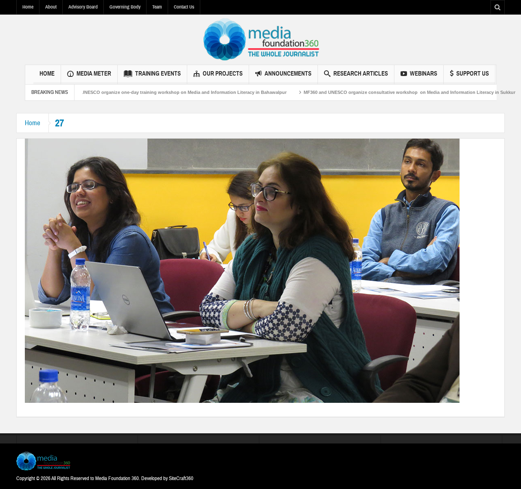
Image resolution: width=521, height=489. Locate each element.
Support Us (472, 73)
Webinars (423, 73)
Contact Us (184, 7)
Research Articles (360, 73)
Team (157, 7)
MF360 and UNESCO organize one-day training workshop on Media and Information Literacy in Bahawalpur (148, 92)
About (51, 7)
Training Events (158, 73)
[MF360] (260, 39)
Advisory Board (83, 7)
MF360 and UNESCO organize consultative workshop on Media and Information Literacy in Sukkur (386, 92)
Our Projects (223, 73)
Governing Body (124, 7)
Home (27, 7)
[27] (242, 270)
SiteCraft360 (181, 478)
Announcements (288, 73)
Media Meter (94, 73)
